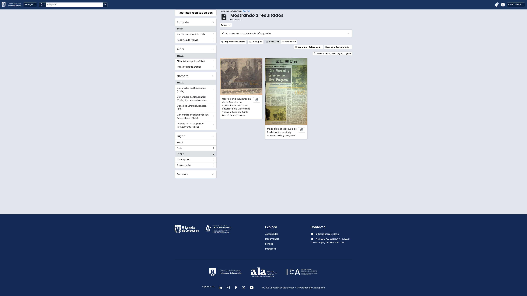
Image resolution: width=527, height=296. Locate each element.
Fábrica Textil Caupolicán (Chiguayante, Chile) (195, 125)
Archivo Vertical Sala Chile (195, 35)
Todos (180, 28)
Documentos (272, 238)
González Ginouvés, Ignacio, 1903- (195, 107)
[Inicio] (13, 4)
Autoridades (271, 234)
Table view (290, 41)
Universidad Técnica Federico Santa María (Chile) (195, 116)
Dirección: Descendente (337, 47)
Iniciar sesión (515, 4)
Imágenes (270, 248)
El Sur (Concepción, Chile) (195, 62)
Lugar (181, 136)
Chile (195, 149)
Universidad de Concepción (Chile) (195, 89)
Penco (195, 154)
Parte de (183, 22)
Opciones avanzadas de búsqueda (246, 33)
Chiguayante (195, 165)
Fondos (269, 243)
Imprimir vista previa (234, 41)
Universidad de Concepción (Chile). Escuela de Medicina (195, 98)
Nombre (182, 76)
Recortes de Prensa (195, 40)
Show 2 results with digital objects (333, 53)
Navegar (29, 4)
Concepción (195, 160)
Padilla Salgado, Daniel (195, 67)
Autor (180, 49)
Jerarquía (257, 41)
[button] (497, 5)
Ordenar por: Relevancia (307, 47)
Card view (274, 41)
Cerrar (246, 11)
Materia (182, 174)
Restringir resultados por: (196, 13)
